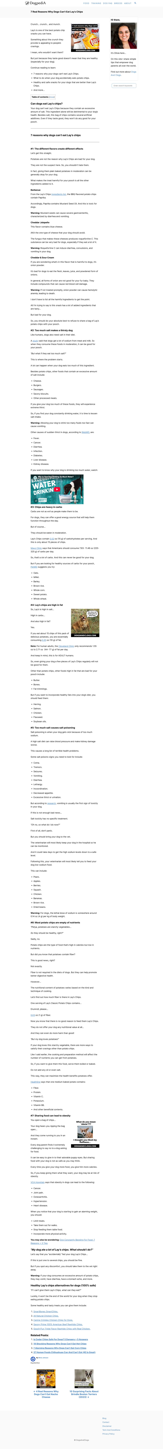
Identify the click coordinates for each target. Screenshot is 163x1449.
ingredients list (59, 194)
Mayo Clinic (36, 548)
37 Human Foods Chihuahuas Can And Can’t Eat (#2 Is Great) (64, 1352)
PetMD (34, 567)
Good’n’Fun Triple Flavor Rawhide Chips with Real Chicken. (61, 1329)
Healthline (35, 1082)
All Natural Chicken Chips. (46, 1316)
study (35, 341)
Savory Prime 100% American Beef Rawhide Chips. (58, 1324)
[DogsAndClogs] (42, 3)
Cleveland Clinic (66, 646)
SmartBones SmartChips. (45, 1311)
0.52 (52, 539)
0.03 (33, 1015)
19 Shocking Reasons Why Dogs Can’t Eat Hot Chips (59, 1343)
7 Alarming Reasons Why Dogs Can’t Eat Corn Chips (59, 1348)
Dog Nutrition (35, 1363)
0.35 (44, 640)
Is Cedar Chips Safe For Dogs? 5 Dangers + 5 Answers (60, 1339)
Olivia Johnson (43, 1358)
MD (87, 432)
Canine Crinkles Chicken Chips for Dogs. (53, 1320)
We (83, 432)
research (51, 803)
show (52, 97)
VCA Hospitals (38, 1182)
